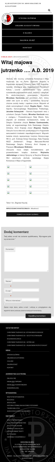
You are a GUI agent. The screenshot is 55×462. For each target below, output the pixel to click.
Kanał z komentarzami (17, 385)
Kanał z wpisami (14, 381)
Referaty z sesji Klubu (15, 428)
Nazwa (8, 282)
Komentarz (10, 249)
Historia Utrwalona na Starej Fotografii (22, 405)
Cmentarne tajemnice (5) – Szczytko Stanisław (24, 335)
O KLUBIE (27, 33)
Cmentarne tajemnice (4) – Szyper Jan (20, 342)
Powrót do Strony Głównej (27, 214)
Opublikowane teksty (15, 431)
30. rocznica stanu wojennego (18, 411)
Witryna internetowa (13, 300)
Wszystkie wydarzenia (15, 397)
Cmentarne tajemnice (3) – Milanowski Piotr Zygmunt (27, 345)
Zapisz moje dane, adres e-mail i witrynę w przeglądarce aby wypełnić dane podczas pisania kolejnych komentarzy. (27, 309)
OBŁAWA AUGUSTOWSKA (27, 25)
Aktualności (35, 208)
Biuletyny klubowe (14, 425)
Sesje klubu (11, 402)
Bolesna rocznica (14, 339)
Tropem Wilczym (13, 408)
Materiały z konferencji (16, 437)
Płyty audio (11, 434)
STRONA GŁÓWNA (27, 18)
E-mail (8, 291)
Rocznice (10, 400)
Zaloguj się (11, 378)
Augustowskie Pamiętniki (16, 423)
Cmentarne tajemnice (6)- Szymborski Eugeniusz (25, 332)
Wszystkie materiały (15, 420)
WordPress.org (13, 388)
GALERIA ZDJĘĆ (27, 40)
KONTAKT (27, 48)
